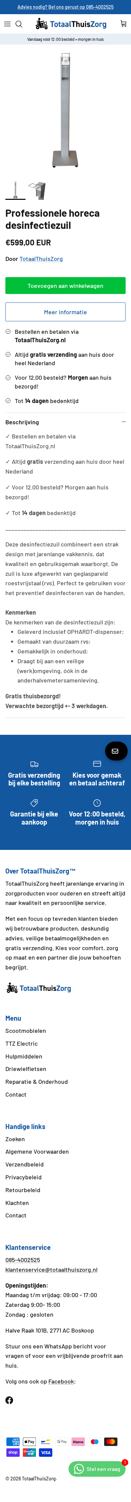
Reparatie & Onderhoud (36, 1081)
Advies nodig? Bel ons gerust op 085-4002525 (65, 7)
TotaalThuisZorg (41, 258)
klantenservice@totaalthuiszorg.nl (51, 1269)
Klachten (17, 1202)
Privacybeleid (23, 1177)
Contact (16, 1094)
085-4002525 (22, 1259)
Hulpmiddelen (23, 1056)
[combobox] (32, 894)
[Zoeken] (22, 24)
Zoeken (15, 1139)
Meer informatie (65, 312)
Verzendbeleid (24, 1164)
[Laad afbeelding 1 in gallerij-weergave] (65, 110)
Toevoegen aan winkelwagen (65, 285)
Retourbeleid (22, 1189)
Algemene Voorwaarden (37, 1151)
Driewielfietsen (25, 1068)
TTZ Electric (21, 1043)
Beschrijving (22, 422)
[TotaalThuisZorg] (71, 24)
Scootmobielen (25, 1030)
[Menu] (7, 24)
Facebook (61, 1381)
